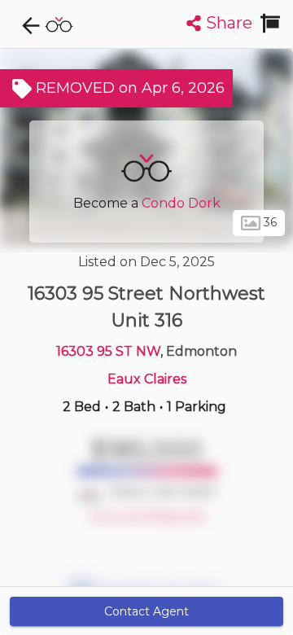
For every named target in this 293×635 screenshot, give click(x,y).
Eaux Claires (146, 379)
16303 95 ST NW (108, 351)
